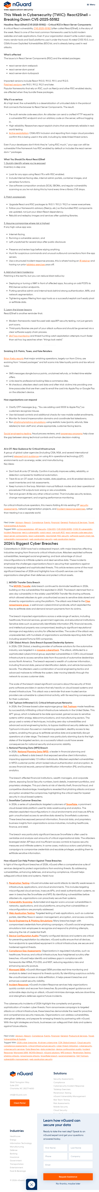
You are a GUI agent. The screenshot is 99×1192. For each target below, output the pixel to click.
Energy (13, 1139)
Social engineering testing (17, 433)
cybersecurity (85, 1046)
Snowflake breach (49, 1056)
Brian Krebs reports (14, 358)
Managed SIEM (21, 1052)
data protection (47, 1049)
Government (16, 1160)
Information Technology (21, 1143)
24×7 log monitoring (19, 335)
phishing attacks (11, 1056)
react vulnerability (36, 535)
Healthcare (15, 1136)
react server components (15, 535)
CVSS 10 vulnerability (82, 529)
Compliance (37, 522)
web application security (40, 539)
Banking (13, 1153)
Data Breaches (32, 1049)
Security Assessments (63, 1079)
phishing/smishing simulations (30, 422)
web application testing (64, 539)
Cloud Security (60, 1110)
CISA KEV (51, 529)
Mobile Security (60, 1106)
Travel (91, 522)
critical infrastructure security (41, 1046)
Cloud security (83, 1042)
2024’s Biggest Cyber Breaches (31, 543)
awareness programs (71, 433)
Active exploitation (18, 133)
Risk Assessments (61, 1103)
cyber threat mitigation (67, 1046)
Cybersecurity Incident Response (68, 1086)
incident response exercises (71, 508)
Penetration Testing (82, 1052)
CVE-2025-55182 (42, 28)
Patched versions (13, 84)
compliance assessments (15, 1046)
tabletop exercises (35, 264)
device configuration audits (68, 1049)
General (64, 522)
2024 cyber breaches (27, 1042)
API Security (40, 529)
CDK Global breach (67, 1042)
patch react (45, 532)
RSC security (63, 535)
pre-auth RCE (58, 532)
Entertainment (16, 1167)
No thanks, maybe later (68, 1183)
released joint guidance (26, 456)
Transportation (17, 1164)
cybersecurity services (14, 1049)
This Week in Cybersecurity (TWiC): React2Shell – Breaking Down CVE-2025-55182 (47, 16)
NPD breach (66, 1052)
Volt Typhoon (82, 1056)
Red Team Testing (61, 1099)
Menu (92, 4)
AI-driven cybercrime (47, 1042)
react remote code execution (79, 532)
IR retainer (85, 260)
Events (47, 522)
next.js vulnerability (30, 532)
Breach (27, 522)
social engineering (66, 1056)
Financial (55, 522)
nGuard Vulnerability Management (69, 1096)
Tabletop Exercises (61, 1089)
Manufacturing (17, 1146)
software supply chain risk (82, 535)
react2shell (51, 535)
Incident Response (12, 532)
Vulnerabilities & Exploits (15, 525)
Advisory (19, 522)
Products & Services (78, 522)
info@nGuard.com (18, 1094)
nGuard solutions (52, 1052)
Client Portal (20, 1103)
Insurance (14, 1157)
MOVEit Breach (36, 1052)
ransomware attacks (30, 1056)
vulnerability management (16, 539)
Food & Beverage (18, 1171)
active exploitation (25, 529)
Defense (13, 1150)
